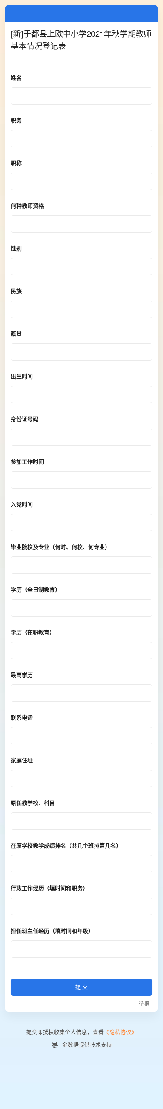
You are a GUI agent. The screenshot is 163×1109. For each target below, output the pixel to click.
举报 (144, 1003)
